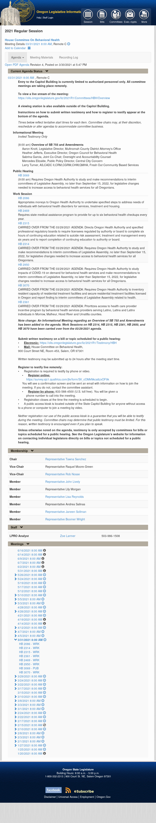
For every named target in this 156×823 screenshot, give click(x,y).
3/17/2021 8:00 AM (30, 688)
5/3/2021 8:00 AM (29, 603)
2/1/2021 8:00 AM (29, 741)
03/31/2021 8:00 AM (39, 44)
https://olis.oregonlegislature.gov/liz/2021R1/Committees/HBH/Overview (64, 98)
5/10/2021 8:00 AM (30, 595)
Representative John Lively (62, 482)
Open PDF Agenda (17, 65)
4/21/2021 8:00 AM (30, 615)
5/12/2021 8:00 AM (30, 591)
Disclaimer (50, 797)
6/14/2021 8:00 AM (30, 554)
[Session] (88, 16)
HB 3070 (23, 285)
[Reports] (144, 16)
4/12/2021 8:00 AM (30, 627)
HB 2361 (23, 302)
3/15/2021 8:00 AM (30, 692)
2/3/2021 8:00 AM (29, 737)
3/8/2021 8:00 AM (29, 701)
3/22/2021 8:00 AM (30, 684)
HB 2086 (23, 198)
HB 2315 (23, 223)
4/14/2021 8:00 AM (30, 623)
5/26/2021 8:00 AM (30, 575)
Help (39, 17)
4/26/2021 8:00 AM (30, 611)
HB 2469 (23, 210)
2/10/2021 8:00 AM (30, 729)
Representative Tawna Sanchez (65, 459)
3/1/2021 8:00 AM (29, 709)
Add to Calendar (15, 48)
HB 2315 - (29, 652)
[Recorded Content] (68, 44)
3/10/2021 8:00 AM (30, 696)
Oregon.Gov (103, 797)
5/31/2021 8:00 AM (30, 571)
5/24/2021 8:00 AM (30, 579)
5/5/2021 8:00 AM (29, 599)
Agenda (16, 57)
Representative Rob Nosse (62, 474)
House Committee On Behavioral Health (32, 40)
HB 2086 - (29, 644)
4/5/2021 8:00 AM (29, 636)
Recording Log (68, 57)
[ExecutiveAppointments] (130, 16)
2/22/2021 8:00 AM (30, 717)
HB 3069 (23, 175)
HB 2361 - (29, 656)
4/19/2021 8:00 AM (30, 619)
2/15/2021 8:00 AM (30, 725)
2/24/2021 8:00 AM (30, 713)
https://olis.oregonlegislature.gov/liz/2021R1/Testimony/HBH (78, 343)
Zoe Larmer (67, 536)
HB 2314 (23, 244)
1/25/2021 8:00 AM (30, 749)
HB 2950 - (29, 664)
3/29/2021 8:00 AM (30, 676)
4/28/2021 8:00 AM (30, 607)
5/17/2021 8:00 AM (30, 587)
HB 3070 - (29, 672)
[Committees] (116, 16)
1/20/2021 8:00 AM (30, 753)
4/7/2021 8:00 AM (29, 632)
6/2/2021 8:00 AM (29, 567)
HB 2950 (23, 264)
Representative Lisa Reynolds (64, 497)
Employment (87, 797)
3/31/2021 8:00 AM (30, 640)
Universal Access (68, 797)
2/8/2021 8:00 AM (29, 733)
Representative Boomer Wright (65, 519)
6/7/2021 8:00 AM (29, 563)
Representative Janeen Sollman (65, 512)
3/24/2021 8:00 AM (30, 680)
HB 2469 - (29, 660)
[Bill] (102, 16)
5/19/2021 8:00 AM (30, 583)
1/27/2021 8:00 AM (30, 745)
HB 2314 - (29, 648)
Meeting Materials (41, 57)
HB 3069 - (29, 668)
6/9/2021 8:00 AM (29, 558)
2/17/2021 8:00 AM (30, 721)
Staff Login (48, 17)
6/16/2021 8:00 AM (30, 550)
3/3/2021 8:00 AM (29, 705)
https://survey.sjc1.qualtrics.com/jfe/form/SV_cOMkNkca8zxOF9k (67, 379)
